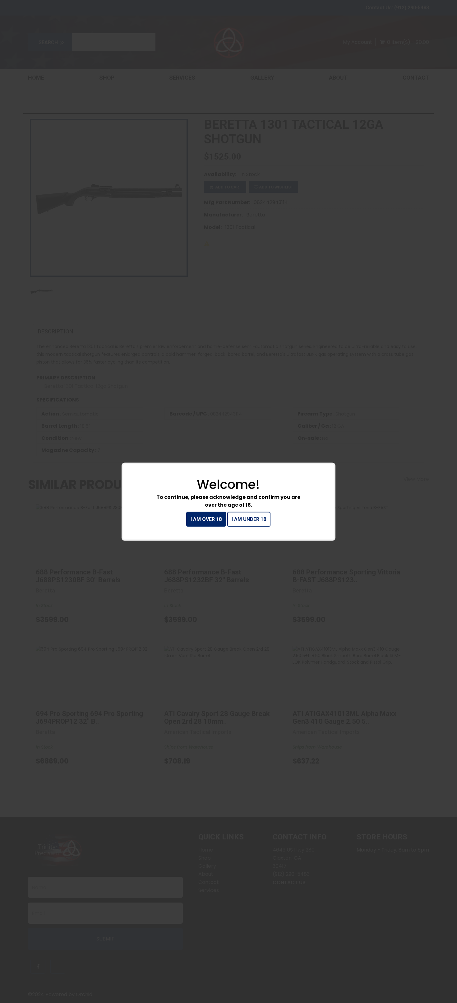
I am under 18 (249, 519)
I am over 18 (206, 519)
